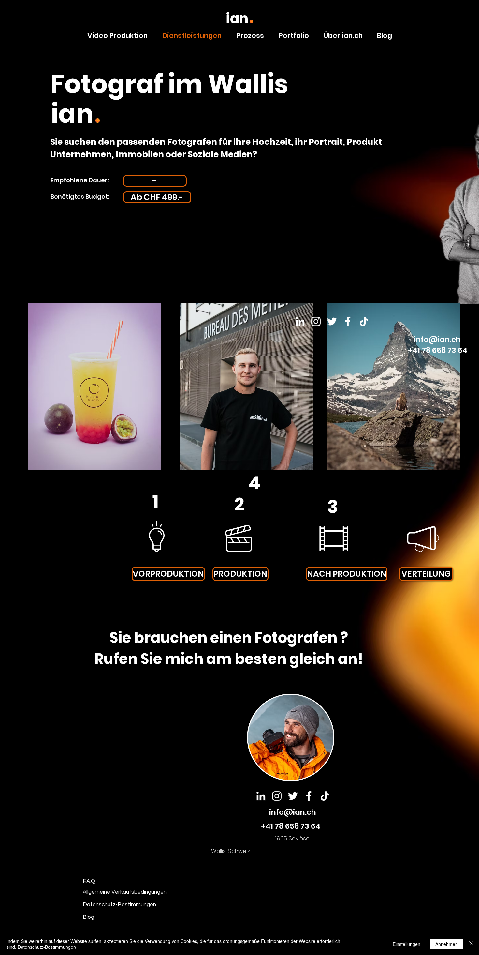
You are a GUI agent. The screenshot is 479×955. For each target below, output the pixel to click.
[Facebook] (347, 321)
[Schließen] (471, 944)
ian (237, 18)
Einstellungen (406, 944)
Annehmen (446, 944)
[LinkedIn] (260, 796)
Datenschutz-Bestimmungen (47, 947)
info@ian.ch (292, 812)
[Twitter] (292, 796)
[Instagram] (276, 796)
